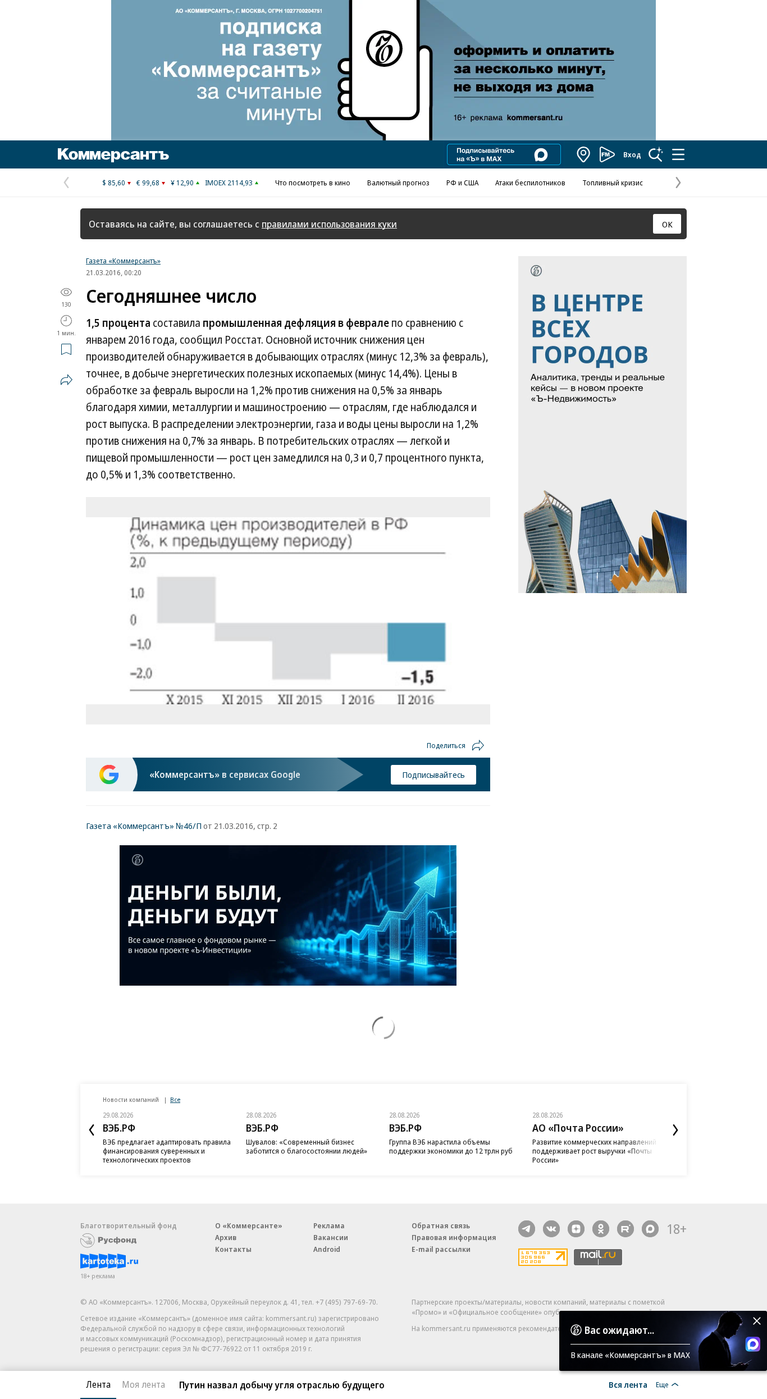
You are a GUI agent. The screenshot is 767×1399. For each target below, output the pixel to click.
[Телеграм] (526, 1228)
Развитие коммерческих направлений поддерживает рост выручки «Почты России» (594, 1151)
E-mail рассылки (441, 1249)
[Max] (650, 1228)
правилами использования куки (329, 223)
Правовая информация (454, 1237)
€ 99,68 (147, 182)
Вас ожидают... (619, 1330)
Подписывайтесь (433, 774)
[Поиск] (655, 154)
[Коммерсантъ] (113, 154)
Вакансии (330, 1237)
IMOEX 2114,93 (229, 182)
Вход (632, 154)
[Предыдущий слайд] (91, 1130)
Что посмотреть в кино (312, 182)
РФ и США (462, 182)
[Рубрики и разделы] (678, 154)
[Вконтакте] (551, 1228)
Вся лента (628, 1384)
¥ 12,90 (182, 182)
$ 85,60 (113, 182)
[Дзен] (576, 1228)
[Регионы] (584, 154)
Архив (225, 1237)
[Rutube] (625, 1228)
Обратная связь (441, 1225)
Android (326, 1249)
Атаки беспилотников (530, 182)
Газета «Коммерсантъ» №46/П (144, 825)
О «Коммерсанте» (248, 1225)
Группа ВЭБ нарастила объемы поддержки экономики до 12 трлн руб (451, 1146)
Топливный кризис (612, 182)
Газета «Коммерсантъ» (123, 261)
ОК (667, 224)
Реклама (329, 1225)
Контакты (233, 1249)
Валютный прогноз (398, 182)
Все (175, 1099)
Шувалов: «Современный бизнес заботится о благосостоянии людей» (306, 1146)
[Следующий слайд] (675, 1130)
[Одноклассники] (600, 1228)
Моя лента (143, 1384)
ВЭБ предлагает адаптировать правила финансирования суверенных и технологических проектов (167, 1151)
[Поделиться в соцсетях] (66, 379)
